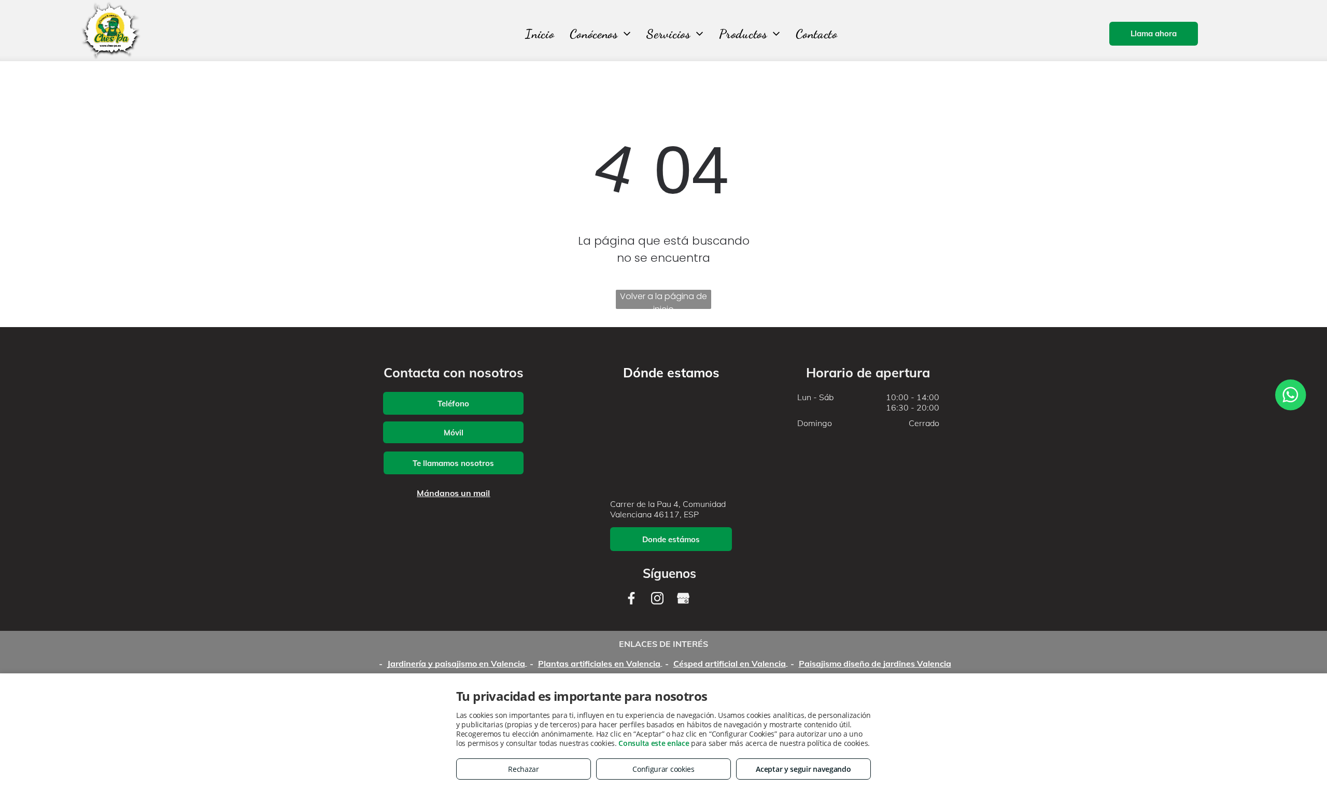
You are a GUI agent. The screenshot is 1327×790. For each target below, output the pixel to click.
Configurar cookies (663, 769)
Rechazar (523, 769)
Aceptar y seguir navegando (803, 769)
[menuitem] (539, 34)
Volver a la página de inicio (663, 299)
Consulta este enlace (653, 743)
